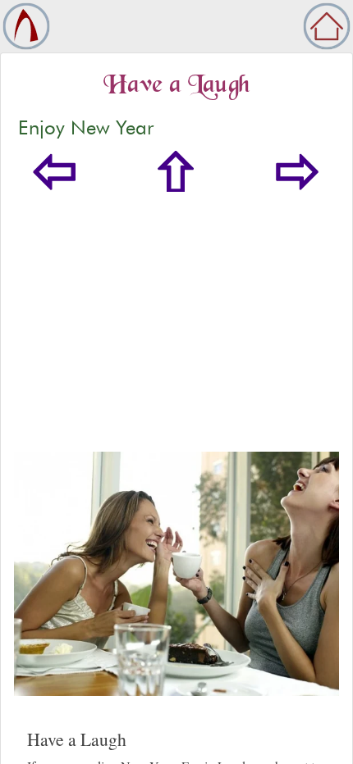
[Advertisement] (176, 321)
